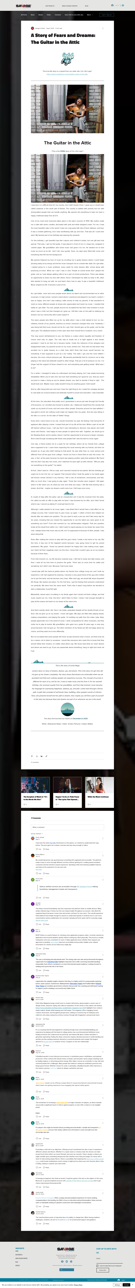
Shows (40, 15)
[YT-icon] (67, 1261)
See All (112, 773)
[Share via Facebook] (32, 756)
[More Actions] (103, 838)
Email (98, 1258)
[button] (122, 5)
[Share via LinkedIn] (41, 756)
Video (49, 15)
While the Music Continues (98, 796)
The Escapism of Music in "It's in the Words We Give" (35, 798)
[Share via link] (46, 756)
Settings (117, 1285)
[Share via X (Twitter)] (37, 756)
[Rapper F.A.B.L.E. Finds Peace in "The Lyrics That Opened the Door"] (67, 785)
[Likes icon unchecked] (37, 849)
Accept (126, 1285)
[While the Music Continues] (99, 785)
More (89, 15)
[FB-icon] (62, 1261)
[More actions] (103, 28)
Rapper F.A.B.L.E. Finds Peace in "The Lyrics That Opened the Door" (67, 798)
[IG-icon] (71, 1261)
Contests (58, 15)
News (32, 15)
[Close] (132, 1284)
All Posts (24, 15)
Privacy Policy (78, 1285)
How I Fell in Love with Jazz (74, 15)
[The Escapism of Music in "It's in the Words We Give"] (35, 785)
